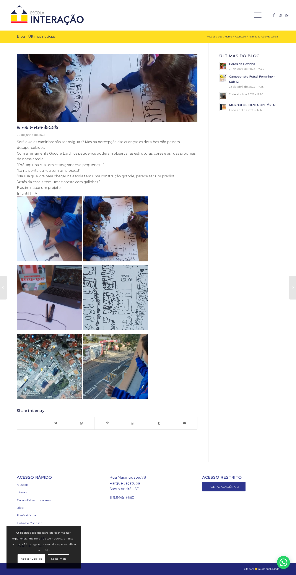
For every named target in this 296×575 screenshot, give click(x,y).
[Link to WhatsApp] (287, 15)
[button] (283, 562)
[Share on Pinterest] (107, 423)
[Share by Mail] (184, 423)
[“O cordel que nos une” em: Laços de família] (3, 288)
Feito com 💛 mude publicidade (261, 568)
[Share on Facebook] (30, 423)
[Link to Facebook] (274, 15)
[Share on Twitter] (56, 423)
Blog (20, 507)
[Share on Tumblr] (159, 423)
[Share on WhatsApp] (81, 423)
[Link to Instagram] (280, 15)
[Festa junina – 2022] (292, 288)
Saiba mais (58, 558)
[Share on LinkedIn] (133, 423)
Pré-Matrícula (26, 515)
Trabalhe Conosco (29, 523)
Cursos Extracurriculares (33, 500)
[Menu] (256, 15)
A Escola (23, 484)
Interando (24, 492)
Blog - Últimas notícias (36, 36)
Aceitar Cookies (31, 558)
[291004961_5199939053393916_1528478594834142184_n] (107, 88)
